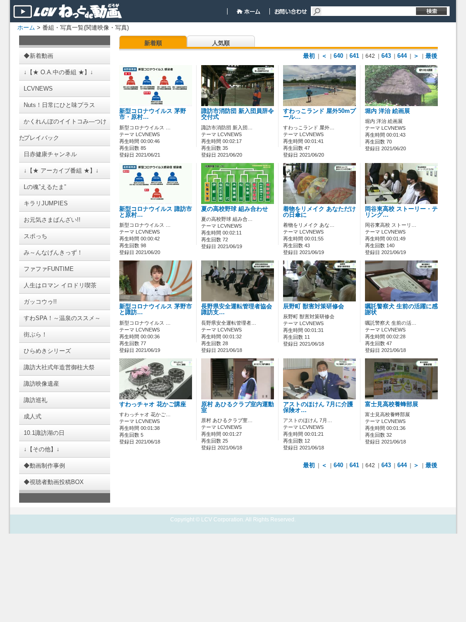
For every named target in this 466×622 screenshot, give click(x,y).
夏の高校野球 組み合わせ (234, 209)
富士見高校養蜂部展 (391, 404)
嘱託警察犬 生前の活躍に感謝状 (401, 309)
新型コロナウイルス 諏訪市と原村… (155, 212)
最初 (309, 55)
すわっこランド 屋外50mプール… (319, 114)
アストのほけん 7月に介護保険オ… (318, 407)
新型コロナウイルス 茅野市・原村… (152, 114)
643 (386, 55)
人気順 (221, 43)
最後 (431, 55)
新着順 (153, 43)
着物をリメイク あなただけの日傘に (319, 212)
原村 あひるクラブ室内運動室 (237, 407)
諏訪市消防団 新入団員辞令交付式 (237, 114)
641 (354, 55)
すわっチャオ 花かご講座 (152, 404)
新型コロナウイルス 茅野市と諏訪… (155, 309)
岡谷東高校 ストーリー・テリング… (401, 212)
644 (402, 55)
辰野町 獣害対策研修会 (313, 306)
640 (338, 55)
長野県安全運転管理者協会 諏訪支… (236, 309)
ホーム (26, 27)
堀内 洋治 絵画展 (387, 111)
